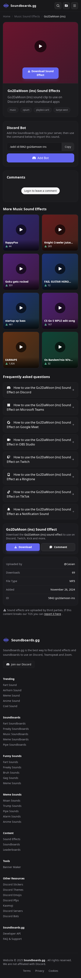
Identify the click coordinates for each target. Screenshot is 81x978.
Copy (68, 146)
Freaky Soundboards (16, 729)
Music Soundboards (15, 734)
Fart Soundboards (14, 723)
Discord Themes (13, 889)
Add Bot (43, 158)
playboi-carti (42, 109)
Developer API (12, 933)
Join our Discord (21, 664)
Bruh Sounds (11, 772)
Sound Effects (11, 839)
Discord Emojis (12, 895)
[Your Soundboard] (66, 5)
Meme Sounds (12, 783)
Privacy (39, 971)
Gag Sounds (10, 778)
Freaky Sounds (12, 767)
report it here (52, 614)
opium (26, 109)
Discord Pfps (11, 900)
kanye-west (62, 109)
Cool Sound (10, 706)
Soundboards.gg (35, 960)
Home (6, 16)
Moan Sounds (11, 800)
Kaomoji (8, 905)
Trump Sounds (12, 806)
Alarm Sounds (12, 816)
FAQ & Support (12, 939)
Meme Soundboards (16, 739)
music (13, 109)
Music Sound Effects (27, 16)
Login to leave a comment (40, 191)
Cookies (53, 971)
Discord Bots (11, 916)
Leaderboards (12, 849)
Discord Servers (13, 911)
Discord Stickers (13, 884)
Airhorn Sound (12, 690)
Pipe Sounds (11, 811)
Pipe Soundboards (14, 744)
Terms (27, 971)
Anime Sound (11, 701)
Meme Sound (11, 695)
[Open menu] (74, 5)
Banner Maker (12, 867)
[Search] (58, 5)
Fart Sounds (10, 762)
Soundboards (11, 844)
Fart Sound (10, 685)
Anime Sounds (12, 821)
